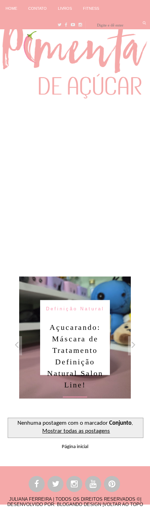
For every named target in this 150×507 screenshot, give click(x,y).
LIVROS (65, 8)
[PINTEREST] (112, 485)
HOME (11, 8)
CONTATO (37, 8)
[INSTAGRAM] (74, 485)
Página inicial (75, 446)
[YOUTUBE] (93, 485)
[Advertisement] (75, 186)
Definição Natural (75, 308)
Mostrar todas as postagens (76, 431)
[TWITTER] (56, 485)
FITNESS (91, 8)
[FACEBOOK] (37, 485)
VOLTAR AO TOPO (123, 504)
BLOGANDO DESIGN (79, 504)
